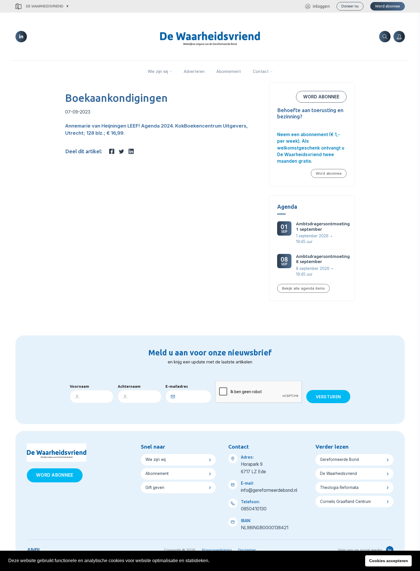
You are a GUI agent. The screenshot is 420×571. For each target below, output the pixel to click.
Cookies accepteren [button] (388, 560)
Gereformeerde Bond (339, 459)
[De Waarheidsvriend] (210, 36)
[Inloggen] (399, 36)
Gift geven (154, 487)
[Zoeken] (385, 36)
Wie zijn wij (158, 71)
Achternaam (129, 386)
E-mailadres (176, 386)
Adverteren (194, 71)
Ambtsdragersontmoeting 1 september (323, 226)
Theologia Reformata (339, 487)
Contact (261, 71)
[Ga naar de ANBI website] (33, 549)
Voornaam (79, 386)
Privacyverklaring (217, 550)
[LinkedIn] (21, 36)
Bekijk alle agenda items (303, 288)
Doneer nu (350, 6)
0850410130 (254, 509)
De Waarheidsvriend (44, 6)
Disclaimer (247, 550)
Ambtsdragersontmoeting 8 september (323, 259)
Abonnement (228, 71)
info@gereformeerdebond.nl (269, 490)
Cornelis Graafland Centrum (345, 501)
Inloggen (321, 6)
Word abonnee (387, 6)
